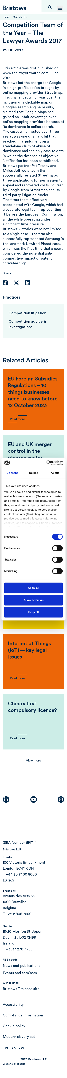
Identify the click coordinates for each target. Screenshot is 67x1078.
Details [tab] (33, 472)
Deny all (33, 612)
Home (6, 17)
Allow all (33, 587)
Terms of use (13, 1047)
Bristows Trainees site (21, 989)
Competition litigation (27, 313)
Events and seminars (20, 973)
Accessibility (13, 1004)
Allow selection (34, 600)
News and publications (21, 966)
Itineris (21, 1064)
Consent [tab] (12, 472)
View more (33, 760)
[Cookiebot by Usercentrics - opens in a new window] (47, 462)
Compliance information (23, 1015)
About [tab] (55, 472)
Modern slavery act (19, 1037)
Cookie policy (14, 1026)
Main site (17, 17)
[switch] (57, 548)
